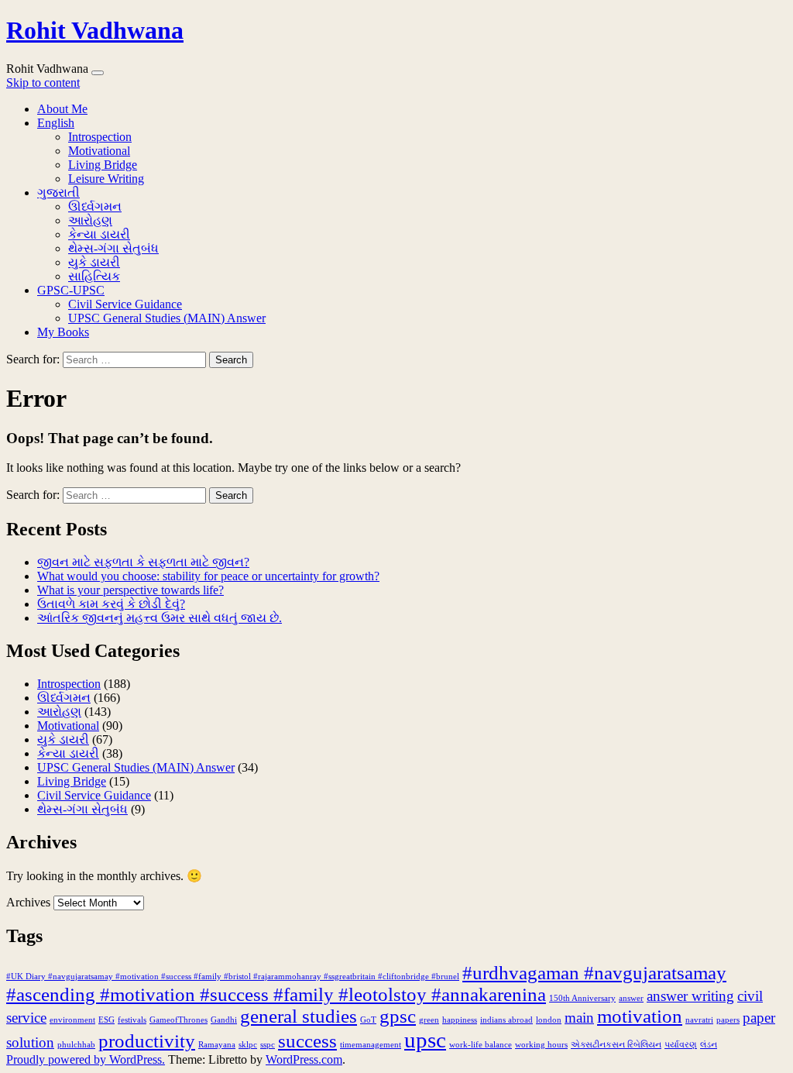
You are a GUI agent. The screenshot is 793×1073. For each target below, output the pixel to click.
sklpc (248, 1044)
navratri (699, 1020)
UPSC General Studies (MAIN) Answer (167, 318)
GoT (368, 1020)
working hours (541, 1044)
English (55, 122)
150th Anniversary (582, 998)
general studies (298, 1016)
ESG (106, 1020)
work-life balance (480, 1044)
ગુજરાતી (58, 192)
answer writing (690, 996)
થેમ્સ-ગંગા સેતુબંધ (113, 248)
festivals (132, 1020)
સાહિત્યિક (94, 276)
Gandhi (224, 1020)
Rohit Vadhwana (95, 30)
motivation (639, 1016)
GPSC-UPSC (71, 290)
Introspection (100, 136)
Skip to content (43, 82)
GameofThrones (178, 1020)
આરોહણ (90, 220)
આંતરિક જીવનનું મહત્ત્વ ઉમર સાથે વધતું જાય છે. (159, 617)
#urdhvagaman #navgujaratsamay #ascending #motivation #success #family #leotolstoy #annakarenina (366, 983)
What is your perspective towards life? (130, 590)
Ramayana (216, 1044)
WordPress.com (304, 1059)
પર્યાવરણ (680, 1044)
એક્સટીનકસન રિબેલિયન (616, 1044)
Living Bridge (102, 164)
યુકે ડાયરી (94, 262)
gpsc (397, 1016)
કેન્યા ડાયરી (99, 234)
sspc (267, 1044)
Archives (28, 902)
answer (631, 998)
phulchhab (76, 1044)
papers (728, 1020)
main (579, 1017)
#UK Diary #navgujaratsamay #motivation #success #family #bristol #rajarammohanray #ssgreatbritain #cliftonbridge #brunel (232, 976)
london (548, 1020)
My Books (63, 332)
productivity (146, 1040)
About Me (62, 108)
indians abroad (506, 1020)
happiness (459, 1020)
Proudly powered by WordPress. (85, 1059)
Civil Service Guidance (125, 304)
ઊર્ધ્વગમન (95, 206)
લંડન (708, 1044)
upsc (425, 1039)
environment (72, 1020)
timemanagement (370, 1044)
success (307, 1040)
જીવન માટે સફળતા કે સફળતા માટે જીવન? (143, 562)
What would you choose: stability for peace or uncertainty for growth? (208, 576)
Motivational (99, 150)
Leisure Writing (106, 178)
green (429, 1020)
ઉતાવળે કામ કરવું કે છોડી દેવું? (111, 603)
